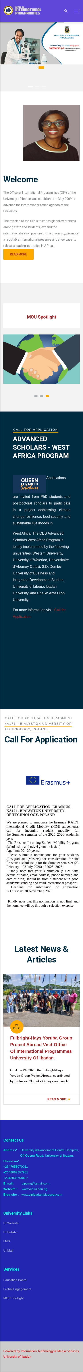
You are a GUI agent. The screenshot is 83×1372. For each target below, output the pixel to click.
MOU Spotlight (13, 1298)
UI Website (11, 1223)
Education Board (15, 1280)
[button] (36, 396)
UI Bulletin (10, 1232)
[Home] (23, 10)
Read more (18, 254)
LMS (6, 1241)
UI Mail (8, 1250)
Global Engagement (17, 1289)
